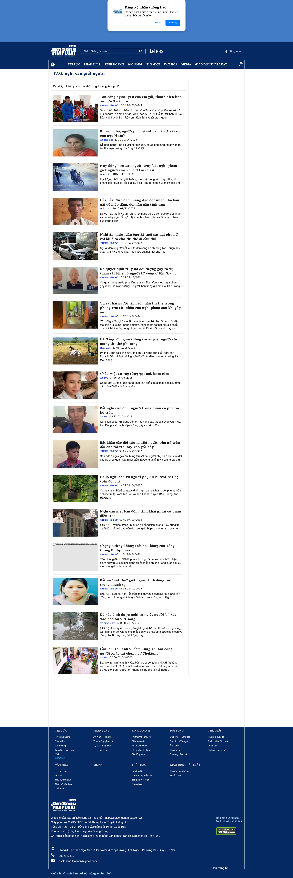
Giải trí (58, 775)
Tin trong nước (62, 737)
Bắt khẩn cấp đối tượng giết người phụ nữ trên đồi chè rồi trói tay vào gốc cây (140, 444)
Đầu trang (218, 868)
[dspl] (52, 64)
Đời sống (135, 64)
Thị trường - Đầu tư (141, 737)
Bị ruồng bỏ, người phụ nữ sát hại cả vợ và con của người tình (140, 133)
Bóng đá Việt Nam (141, 779)
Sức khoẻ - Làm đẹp (180, 737)
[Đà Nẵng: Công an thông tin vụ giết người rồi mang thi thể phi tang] (75, 350)
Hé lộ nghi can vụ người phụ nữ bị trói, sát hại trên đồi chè (140, 479)
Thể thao (59, 788)
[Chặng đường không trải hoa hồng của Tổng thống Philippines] (75, 557)
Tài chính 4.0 (138, 741)
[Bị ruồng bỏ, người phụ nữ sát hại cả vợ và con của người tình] (75, 142)
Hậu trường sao (63, 779)
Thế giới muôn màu (217, 750)
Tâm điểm (60, 741)
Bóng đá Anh (138, 784)
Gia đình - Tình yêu (179, 741)
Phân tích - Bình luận (218, 741)
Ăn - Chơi (174, 745)
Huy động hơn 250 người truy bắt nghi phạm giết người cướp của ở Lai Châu (138, 167)
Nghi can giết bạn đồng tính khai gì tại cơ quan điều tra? (140, 513)
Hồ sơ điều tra (100, 750)
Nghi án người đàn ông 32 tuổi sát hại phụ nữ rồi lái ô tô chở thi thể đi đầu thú (139, 236)
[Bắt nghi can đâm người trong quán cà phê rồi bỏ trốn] (75, 419)
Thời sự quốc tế (216, 737)
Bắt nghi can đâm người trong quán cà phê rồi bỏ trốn (139, 410)
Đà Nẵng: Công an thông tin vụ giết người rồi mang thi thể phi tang (138, 341)
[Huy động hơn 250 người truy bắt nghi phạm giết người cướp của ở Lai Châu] (75, 177)
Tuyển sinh (175, 775)
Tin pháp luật (107, 623)
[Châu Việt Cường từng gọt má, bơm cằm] (75, 385)
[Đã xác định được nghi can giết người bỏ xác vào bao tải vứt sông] (75, 626)
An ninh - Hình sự (109, 105)
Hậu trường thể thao (142, 775)
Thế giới (153, 64)
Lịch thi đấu (137, 771)
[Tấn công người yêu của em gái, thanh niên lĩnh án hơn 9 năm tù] (75, 108)
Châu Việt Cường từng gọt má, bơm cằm (134, 373)
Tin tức (74, 64)
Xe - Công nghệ (139, 745)
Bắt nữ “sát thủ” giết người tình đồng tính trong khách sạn (136, 582)
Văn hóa (170, 64)
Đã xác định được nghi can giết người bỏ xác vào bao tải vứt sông (138, 616)
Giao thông (60, 745)
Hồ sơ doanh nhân (141, 750)
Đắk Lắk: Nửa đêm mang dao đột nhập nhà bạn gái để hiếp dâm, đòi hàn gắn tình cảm (139, 202)
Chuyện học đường (179, 771)
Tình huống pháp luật (103, 741)
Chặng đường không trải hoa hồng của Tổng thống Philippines (137, 548)
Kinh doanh (114, 64)
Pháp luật (92, 64)
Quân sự (212, 745)
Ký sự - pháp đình (102, 745)
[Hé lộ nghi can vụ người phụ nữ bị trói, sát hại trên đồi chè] (75, 488)
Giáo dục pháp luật (211, 64)
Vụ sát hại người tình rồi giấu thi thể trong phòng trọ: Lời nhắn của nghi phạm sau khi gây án (140, 307)
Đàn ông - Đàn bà (178, 754)
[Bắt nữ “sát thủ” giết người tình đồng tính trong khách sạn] (75, 591)
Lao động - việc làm (64, 750)
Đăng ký (173, 22)
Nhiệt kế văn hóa (63, 784)
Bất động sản (138, 754)
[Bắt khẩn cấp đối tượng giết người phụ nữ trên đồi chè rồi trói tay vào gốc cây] (75, 454)
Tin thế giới (106, 140)
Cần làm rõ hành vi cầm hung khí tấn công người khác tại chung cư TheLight (136, 651)
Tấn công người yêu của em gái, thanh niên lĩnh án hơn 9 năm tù (141, 99)
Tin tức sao (60, 771)
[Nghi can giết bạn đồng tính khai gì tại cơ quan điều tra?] (75, 523)
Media (186, 64)
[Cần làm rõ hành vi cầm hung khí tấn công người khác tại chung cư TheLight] (75, 660)
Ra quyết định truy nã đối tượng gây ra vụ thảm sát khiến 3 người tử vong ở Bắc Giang (138, 271)
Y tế (57, 754)
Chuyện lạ (175, 750)
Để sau (158, 22)
